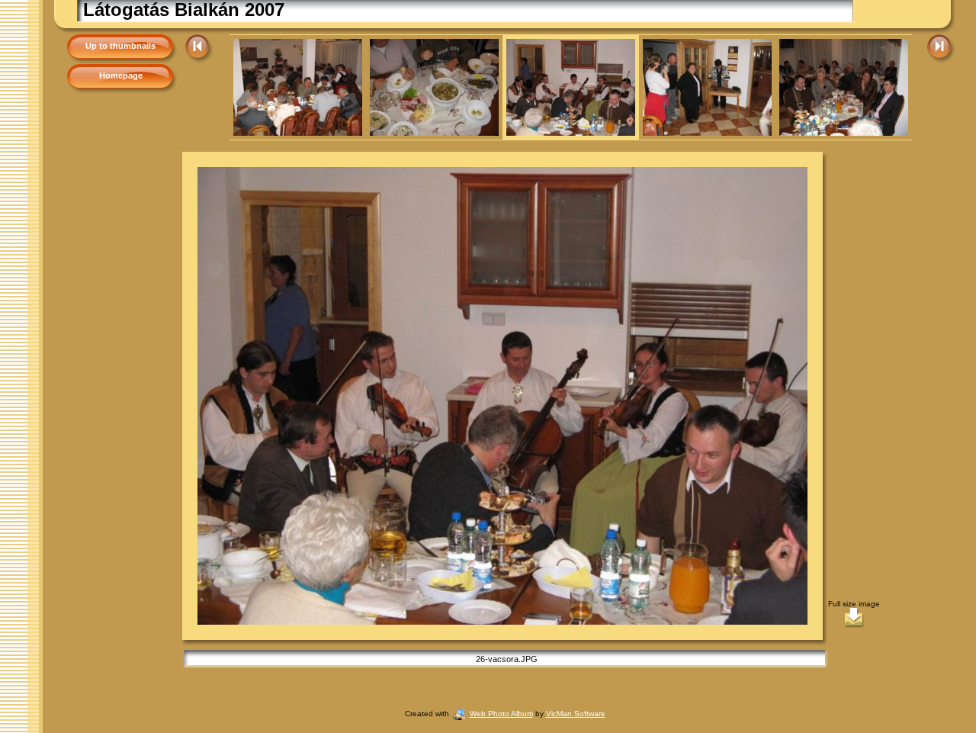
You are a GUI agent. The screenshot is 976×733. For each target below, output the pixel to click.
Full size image (854, 604)
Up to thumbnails (120, 45)
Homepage (121, 75)
